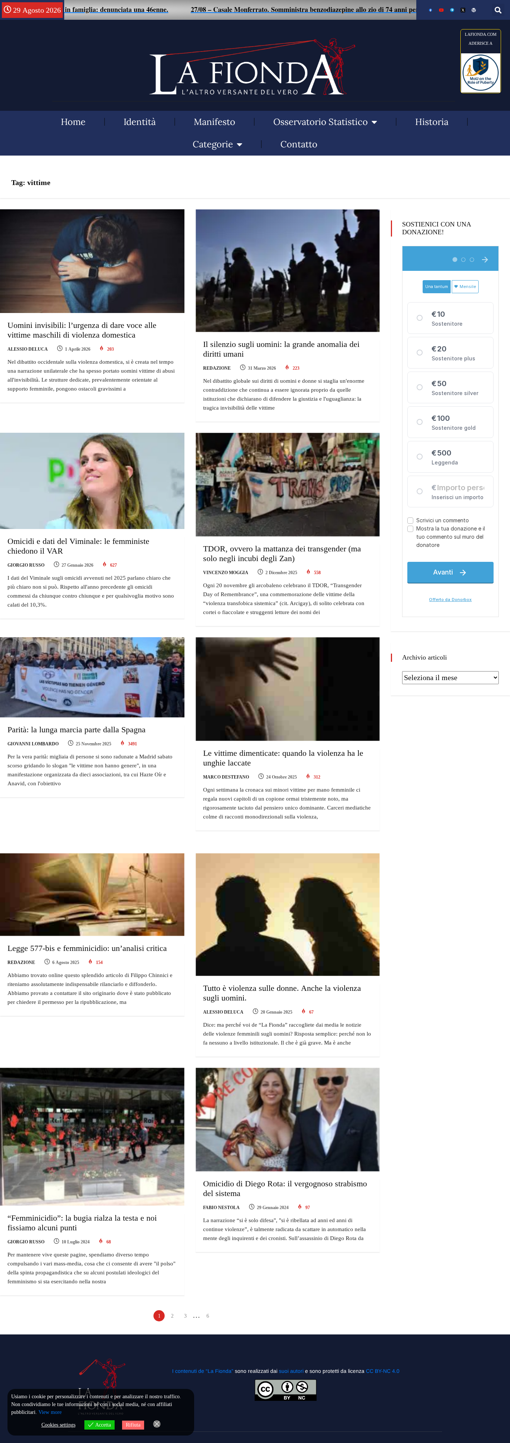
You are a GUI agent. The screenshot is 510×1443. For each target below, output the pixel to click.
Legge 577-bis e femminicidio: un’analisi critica (87, 948)
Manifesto (214, 122)
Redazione (217, 368)
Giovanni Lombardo (33, 743)
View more (50, 1412)
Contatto (298, 144)
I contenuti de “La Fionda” (202, 1371)
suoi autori (292, 1371)
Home (73, 122)
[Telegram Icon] (452, 10)
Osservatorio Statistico (320, 122)
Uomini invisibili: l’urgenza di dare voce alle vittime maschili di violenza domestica (81, 329)
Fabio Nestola (221, 1207)
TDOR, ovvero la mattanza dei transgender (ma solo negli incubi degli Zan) (282, 553)
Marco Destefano (226, 777)
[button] (498, 10)
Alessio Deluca (27, 349)
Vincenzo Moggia (225, 572)
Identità (140, 122)
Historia (431, 122)
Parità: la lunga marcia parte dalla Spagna (76, 729)
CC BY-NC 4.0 (382, 1371)
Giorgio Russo (25, 565)
